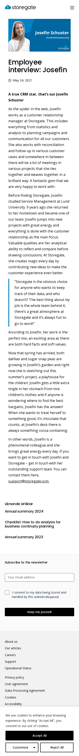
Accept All (39, 735)
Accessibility (13, 704)
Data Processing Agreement (25, 691)
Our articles (13, 648)
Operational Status (18, 668)
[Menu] (72, 8)
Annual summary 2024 (24, 511)
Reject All (57, 747)
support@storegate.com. (28, 481)
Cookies (10, 697)
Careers (10, 655)
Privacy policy (14, 677)
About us (11, 642)
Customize (20, 747)
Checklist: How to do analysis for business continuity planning (33, 524)
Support (10, 662)
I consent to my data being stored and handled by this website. (39, 594)
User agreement (16, 684)
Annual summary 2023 (24, 537)
